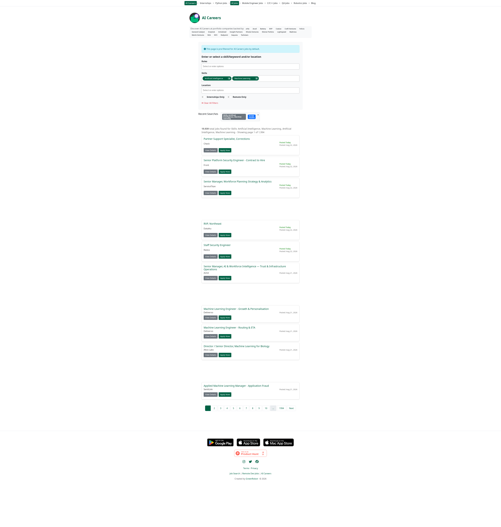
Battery (263, 29)
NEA (209, 35)
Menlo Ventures (198, 35)
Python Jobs (221, 3)
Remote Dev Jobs (250, 473)
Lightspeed (281, 32)
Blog (313, 3)
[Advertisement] (250, 208)
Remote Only (239, 97)
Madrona (293, 32)
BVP (270, 29)
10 (266, 408)
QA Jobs (286, 3)
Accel (255, 29)
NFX (215, 35)
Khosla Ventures (252, 32)
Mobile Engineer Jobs (252, 3)
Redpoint (224, 35)
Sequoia (234, 35)
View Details (210, 150)
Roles (204, 61)
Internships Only (215, 97)
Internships (205, 3)
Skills (204, 73)
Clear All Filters (210, 103)
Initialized (222, 32)
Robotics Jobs (300, 3)
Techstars (244, 35)
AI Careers (191, 3)
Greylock (211, 32)
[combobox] (250, 67)
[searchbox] (251, 67)
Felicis (301, 29)
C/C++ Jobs (272, 3)
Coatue (278, 29)
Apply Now (225, 150)
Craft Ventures (290, 29)
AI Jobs (234, 3)
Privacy (254, 468)
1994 (281, 408)
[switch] (204, 97)
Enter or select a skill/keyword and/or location (231, 56)
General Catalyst (198, 32)
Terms (246, 468)
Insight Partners (236, 32)
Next (291, 408)
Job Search (235, 473)
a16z (247, 29)
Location (206, 85)
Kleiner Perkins (268, 32)
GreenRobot (252, 478)
